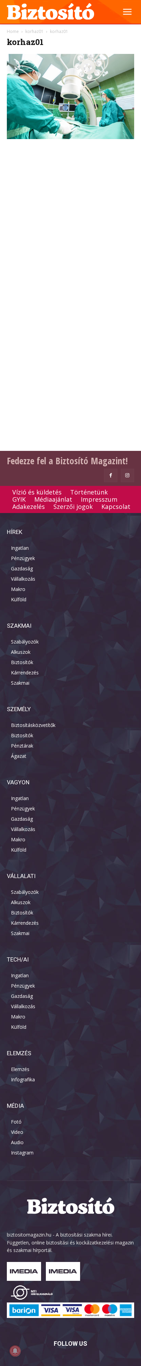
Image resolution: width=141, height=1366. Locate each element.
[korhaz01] (70, 137)
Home (13, 31)
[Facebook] (110, 475)
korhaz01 (34, 31)
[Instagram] (127, 475)
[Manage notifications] (15, 1350)
